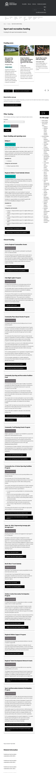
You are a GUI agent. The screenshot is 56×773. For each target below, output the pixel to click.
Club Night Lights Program (12, 305)
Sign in (45, 6)
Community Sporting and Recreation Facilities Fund (17, 416)
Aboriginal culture (30, 18)
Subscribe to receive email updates (22, 91)
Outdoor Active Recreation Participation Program (46, 197)
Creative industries (16, 18)
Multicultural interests (34, 18)
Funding (11, 17)
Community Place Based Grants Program (15, 364)
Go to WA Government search (41, 12)
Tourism (20, 17)
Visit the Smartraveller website (11, 105)
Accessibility (24, 4)
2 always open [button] (7, 126)
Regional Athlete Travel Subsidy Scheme (15, 228)
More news (7, 91)
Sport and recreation (25, 18)
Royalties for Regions (16, 201)
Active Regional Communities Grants (14, 266)
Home (5, 23)
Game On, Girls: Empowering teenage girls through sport (46, 184)
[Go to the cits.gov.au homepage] (11, 4)
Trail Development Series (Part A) (16, 443)
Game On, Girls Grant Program (13, 552)
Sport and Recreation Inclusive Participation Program (17, 724)
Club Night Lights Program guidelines (14, 309)
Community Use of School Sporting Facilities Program (17, 513)
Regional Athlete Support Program (13, 653)
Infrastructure (39, 17)
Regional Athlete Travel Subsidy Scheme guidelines (17, 232)
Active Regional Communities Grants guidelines (16, 270)
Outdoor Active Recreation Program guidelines (16, 627)
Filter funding (45, 120)
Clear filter (7, 130)
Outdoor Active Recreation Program (14, 623)
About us (29, 4)
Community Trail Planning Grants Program (15, 455)
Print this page (43, 113)
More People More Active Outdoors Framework (18, 617)
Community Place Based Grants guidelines (15, 368)
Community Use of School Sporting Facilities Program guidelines (17, 517)
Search (45, 9)
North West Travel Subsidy (12, 582)
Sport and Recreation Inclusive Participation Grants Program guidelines (19, 729)
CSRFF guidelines (10, 420)
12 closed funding (14, 126)
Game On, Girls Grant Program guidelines (15, 556)
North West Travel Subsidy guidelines (14, 586)
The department (6, 18)
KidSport (46, 127)
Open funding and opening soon (45, 123)
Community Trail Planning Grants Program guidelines (17, 459)
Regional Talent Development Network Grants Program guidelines (17, 680)
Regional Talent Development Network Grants (46, 211)
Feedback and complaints (41, 4)
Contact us (34, 4)
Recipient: (6, 119)
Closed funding (45, 136)
